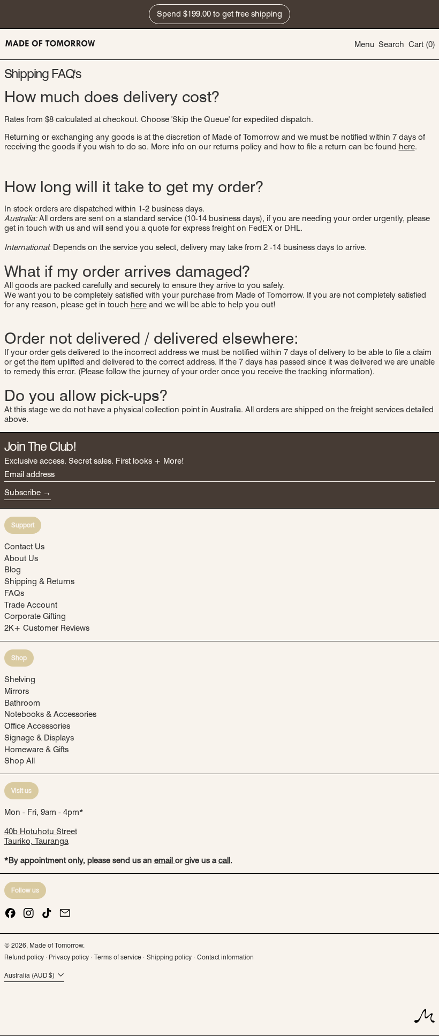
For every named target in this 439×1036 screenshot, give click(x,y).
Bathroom (22, 703)
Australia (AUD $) (30, 975)
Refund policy (24, 957)
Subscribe (22, 492)
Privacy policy (69, 957)
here (407, 147)
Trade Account (30, 605)
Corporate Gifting (35, 616)
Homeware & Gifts (36, 749)
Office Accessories (37, 726)
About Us (21, 558)
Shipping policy (169, 957)
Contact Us (24, 546)
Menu (364, 44)
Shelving (19, 679)
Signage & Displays (39, 738)
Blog (12, 569)
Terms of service (117, 957)
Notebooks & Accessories (50, 714)
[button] (391, 44)
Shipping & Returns (39, 581)
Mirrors (16, 691)
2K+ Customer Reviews (46, 628)
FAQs (14, 593)
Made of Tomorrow (56, 945)
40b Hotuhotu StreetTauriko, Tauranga (40, 836)
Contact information (225, 957)
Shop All (19, 761)
